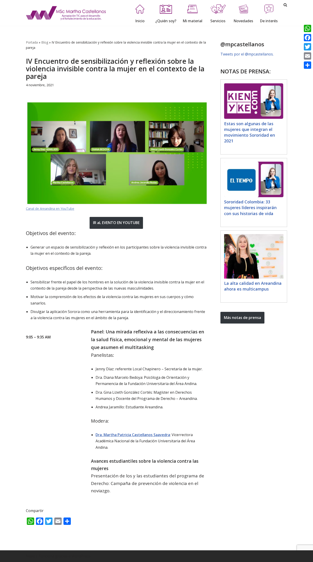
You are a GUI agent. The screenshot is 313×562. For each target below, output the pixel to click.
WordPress (81, 556)
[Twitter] (307, 46)
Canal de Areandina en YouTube (50, 208)
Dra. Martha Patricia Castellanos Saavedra (133, 434)
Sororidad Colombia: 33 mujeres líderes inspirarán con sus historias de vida (250, 207)
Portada (32, 42)
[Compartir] (307, 65)
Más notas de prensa (242, 317)
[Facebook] (307, 37)
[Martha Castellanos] (66, 13)
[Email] (307, 56)
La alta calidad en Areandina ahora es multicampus (253, 286)
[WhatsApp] (307, 28)
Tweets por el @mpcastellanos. (247, 54)
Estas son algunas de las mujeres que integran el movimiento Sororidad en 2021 (249, 132)
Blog (44, 42)
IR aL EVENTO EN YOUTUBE (116, 222)
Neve (30, 556)
